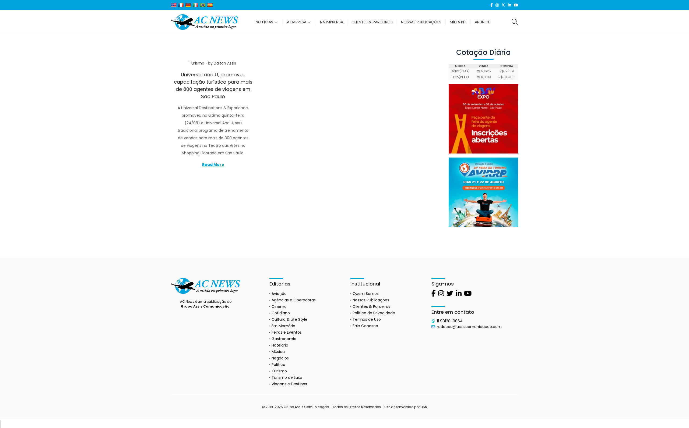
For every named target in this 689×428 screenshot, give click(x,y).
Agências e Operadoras (294, 300)
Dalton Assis (225, 63)
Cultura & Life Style (289, 319)
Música (278, 351)
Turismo (196, 63)
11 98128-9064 (450, 321)
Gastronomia (284, 338)
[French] (181, 5)
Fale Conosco (365, 326)
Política (278, 364)
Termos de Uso (367, 319)
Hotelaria (280, 345)
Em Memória (283, 326)
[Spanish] (210, 5)
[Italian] (195, 5)
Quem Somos (366, 293)
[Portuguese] (202, 5)
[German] (188, 5)
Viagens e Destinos (289, 384)
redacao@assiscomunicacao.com (469, 326)
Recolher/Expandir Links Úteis (0, 424)
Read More (213, 164)
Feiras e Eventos (287, 332)
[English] (173, 5)
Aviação (279, 293)
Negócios (280, 358)
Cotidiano (281, 313)
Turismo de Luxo (287, 377)
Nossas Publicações (371, 300)
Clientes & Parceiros (371, 306)
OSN (423, 407)
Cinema (279, 306)
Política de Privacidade (374, 313)
